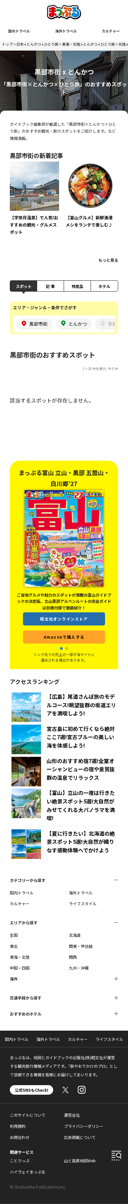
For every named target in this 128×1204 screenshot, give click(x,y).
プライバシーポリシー (83, 1126)
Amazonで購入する (64, 637)
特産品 (77, 286)
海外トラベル (66, 30)
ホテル (104, 286)
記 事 (50, 286)
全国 (14, 935)
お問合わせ (20, 1137)
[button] (61, 648)
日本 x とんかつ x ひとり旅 (37, 44)
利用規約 (18, 1126)
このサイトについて (27, 1115)
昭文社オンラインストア (64, 619)
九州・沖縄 (79, 968)
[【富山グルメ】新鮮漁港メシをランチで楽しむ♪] (90, 199)
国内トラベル (19, 30)
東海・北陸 (20, 957)
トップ (7, 44)
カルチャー (111, 30)
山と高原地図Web (80, 1160)
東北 (14, 946)
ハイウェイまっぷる (27, 1171)
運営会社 (72, 1115)
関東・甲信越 (81, 946)
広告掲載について (80, 1137)
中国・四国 (20, 968)
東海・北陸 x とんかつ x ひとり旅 (88, 44)
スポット (24, 286)
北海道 (75, 935)
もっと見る (108, 260)
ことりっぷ (20, 1160)
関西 (73, 957)
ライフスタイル (82, 903)
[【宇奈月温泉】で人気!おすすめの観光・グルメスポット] (34, 203)
